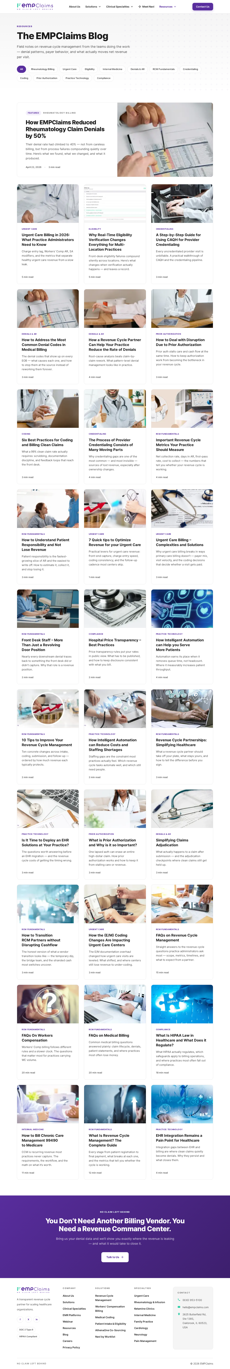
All (21, 69)
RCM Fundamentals (164, 69)
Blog (65, 1334)
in (37, 1319)
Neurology (140, 1334)
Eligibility (90, 69)
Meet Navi (148, 6)
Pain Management (145, 1340)
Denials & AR (137, 69)
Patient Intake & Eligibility (110, 1323)
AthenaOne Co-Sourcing (110, 1330)
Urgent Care (70, 69)
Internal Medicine (112, 69)
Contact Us (203, 6)
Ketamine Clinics (144, 1308)
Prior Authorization (46, 78)
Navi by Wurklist (105, 1336)
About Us (74, 6)
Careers (67, 1340)
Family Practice (143, 1321)
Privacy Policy (71, 1347)
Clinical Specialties (117, 6)
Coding (24, 78)
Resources (165, 6)
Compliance (104, 78)
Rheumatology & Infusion (149, 1302)
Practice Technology (77, 78)
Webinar (68, 1321)
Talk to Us (112, 1257)
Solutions (91, 6)
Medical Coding (104, 1317)
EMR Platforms (72, 1315)
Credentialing (190, 69)
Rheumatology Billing (42, 69)
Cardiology (141, 1328)
